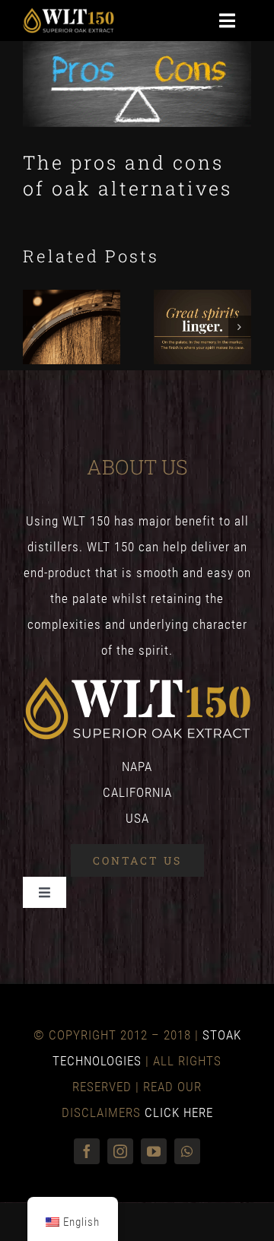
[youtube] (154, 1151)
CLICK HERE (179, 1112)
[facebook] (87, 1151)
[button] (34, 327)
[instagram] (120, 1151)
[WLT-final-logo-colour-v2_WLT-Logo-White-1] (68, 13)
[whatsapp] (187, 1151)
